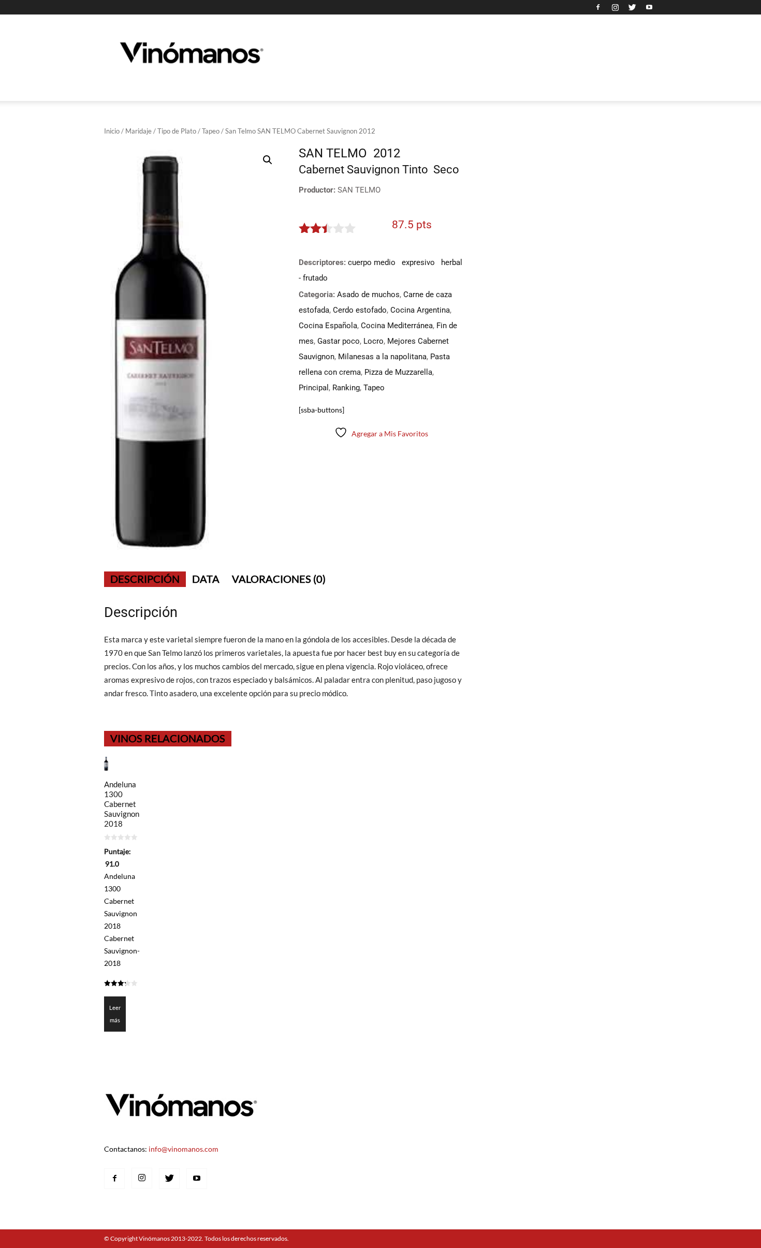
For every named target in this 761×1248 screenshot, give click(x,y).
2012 (386, 153)
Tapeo (210, 131)
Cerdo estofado (360, 310)
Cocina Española (328, 325)
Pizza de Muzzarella (398, 372)
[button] (267, 160)
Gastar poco (338, 341)
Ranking (346, 387)
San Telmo (333, 153)
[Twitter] (632, 7)
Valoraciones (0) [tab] (279, 578)
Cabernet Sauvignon (349, 169)
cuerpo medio (372, 262)
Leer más (115, 1013)
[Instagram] (615, 7)
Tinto (415, 169)
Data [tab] (205, 578)
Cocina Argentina (420, 310)
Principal (314, 387)
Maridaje (138, 131)
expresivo (418, 262)
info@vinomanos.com (183, 1148)
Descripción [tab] (145, 578)
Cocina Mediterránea (397, 325)
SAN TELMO (359, 190)
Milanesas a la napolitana (382, 356)
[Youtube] (649, 7)
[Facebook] (598, 7)
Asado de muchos (368, 294)
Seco (446, 169)
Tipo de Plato (176, 131)
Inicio (112, 131)
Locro (373, 341)
